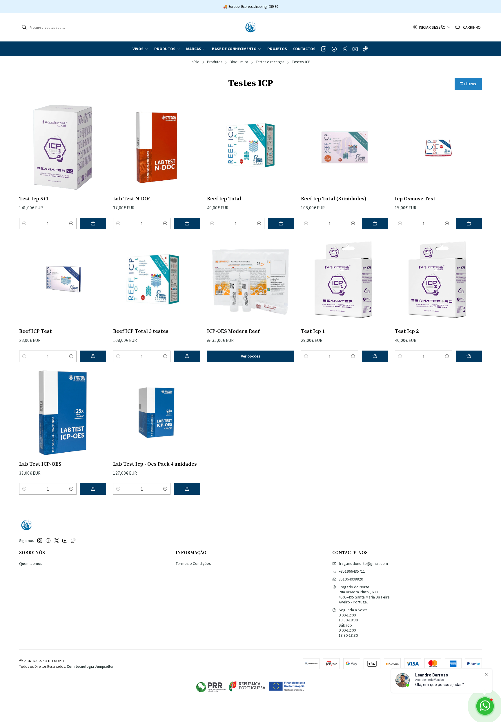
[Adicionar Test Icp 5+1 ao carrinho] (93, 223)
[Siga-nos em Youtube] (355, 48)
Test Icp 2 (407, 331)
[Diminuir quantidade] (24, 223)
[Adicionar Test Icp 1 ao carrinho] (375, 356)
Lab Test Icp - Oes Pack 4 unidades (155, 464)
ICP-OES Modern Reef (233, 331)
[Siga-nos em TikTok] (365, 48)
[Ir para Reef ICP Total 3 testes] (156, 279)
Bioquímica (239, 62)
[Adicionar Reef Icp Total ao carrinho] (281, 223)
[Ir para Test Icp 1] (344, 279)
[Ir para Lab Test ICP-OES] (62, 412)
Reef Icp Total (224, 199)
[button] (140, 48)
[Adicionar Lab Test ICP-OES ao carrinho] (93, 489)
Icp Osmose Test (415, 199)
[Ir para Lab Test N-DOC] (156, 147)
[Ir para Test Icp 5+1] (62, 147)
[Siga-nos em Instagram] (324, 48)
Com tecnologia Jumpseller (90, 666)
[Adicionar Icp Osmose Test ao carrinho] (469, 223)
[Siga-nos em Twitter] (345, 48)
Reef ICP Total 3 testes (140, 331)
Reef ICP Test (35, 331)
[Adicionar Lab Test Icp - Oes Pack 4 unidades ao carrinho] (187, 489)
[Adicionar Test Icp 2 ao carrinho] (469, 356)
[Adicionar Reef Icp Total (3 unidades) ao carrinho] (375, 223)
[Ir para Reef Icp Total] (250, 147)
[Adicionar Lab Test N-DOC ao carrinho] (187, 223)
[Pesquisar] (24, 27)
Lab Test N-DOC (132, 199)
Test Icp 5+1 (33, 199)
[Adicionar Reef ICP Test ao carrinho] (93, 356)
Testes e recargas (270, 62)
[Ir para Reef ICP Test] (62, 279)
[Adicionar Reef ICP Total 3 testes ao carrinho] (187, 356)
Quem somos (30, 563)
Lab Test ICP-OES (40, 464)
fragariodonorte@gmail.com (363, 563)
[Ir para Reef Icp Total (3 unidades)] (344, 147)
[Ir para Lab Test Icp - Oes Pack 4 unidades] (156, 412)
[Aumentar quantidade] (71, 223)
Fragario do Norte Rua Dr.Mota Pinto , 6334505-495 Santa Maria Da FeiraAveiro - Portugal (364, 594)
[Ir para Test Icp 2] (438, 279)
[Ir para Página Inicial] (250, 27)
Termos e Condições (193, 563)
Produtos (214, 62)
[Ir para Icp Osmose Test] (438, 147)
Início (195, 62)
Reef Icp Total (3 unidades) (333, 199)
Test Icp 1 (313, 331)
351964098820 (351, 579)
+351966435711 (352, 571)
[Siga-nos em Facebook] (334, 48)
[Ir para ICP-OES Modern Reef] (250, 279)
